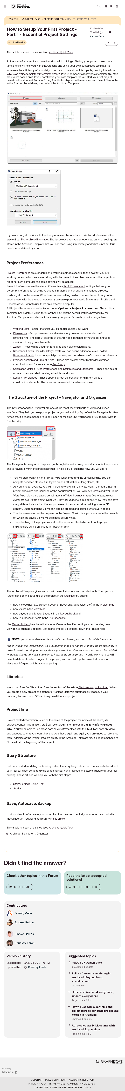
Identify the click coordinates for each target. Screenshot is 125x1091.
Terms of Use (57, 1083)
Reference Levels (23, 351)
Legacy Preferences (25, 377)
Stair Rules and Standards (78, 368)
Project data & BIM (81, 1000)
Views (96, 491)
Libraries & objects (82, 1019)
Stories (17, 788)
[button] (108, 43)
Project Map (107, 604)
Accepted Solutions (83, 887)
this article (59, 818)
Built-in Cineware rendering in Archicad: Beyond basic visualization (91, 977)
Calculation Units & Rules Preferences (35, 368)
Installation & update (82, 967)
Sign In (118, 6)
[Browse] (6, 6)
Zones (17, 346)
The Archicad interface (34, 239)
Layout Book (68, 613)
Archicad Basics (16, 42)
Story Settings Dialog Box (28, 784)
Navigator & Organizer (35, 833)
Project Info (78, 724)
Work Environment (74, 286)
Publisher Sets (57, 618)
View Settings (74, 495)
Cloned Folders (21, 624)
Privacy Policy (37, 1083)
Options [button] (116, 19)
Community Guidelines (81, 1083)
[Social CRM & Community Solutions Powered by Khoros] (9, 1071)
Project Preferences (18, 272)
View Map (39, 609)
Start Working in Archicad (93, 687)
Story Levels (53, 351)
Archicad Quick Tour (61, 52)
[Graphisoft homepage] (109, 1062)
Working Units (21, 328)
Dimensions (20, 333)
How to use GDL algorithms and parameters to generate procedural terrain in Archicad (95, 1010)
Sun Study (58, 364)
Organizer (70, 595)
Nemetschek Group (79, 1087)
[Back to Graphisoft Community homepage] (21, 6)
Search (99, 6)
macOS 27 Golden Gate (87, 962)
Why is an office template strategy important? (33, 74)
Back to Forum (19, 887)
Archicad (15, 833)
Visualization (78, 985)
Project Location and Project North (33, 360)
